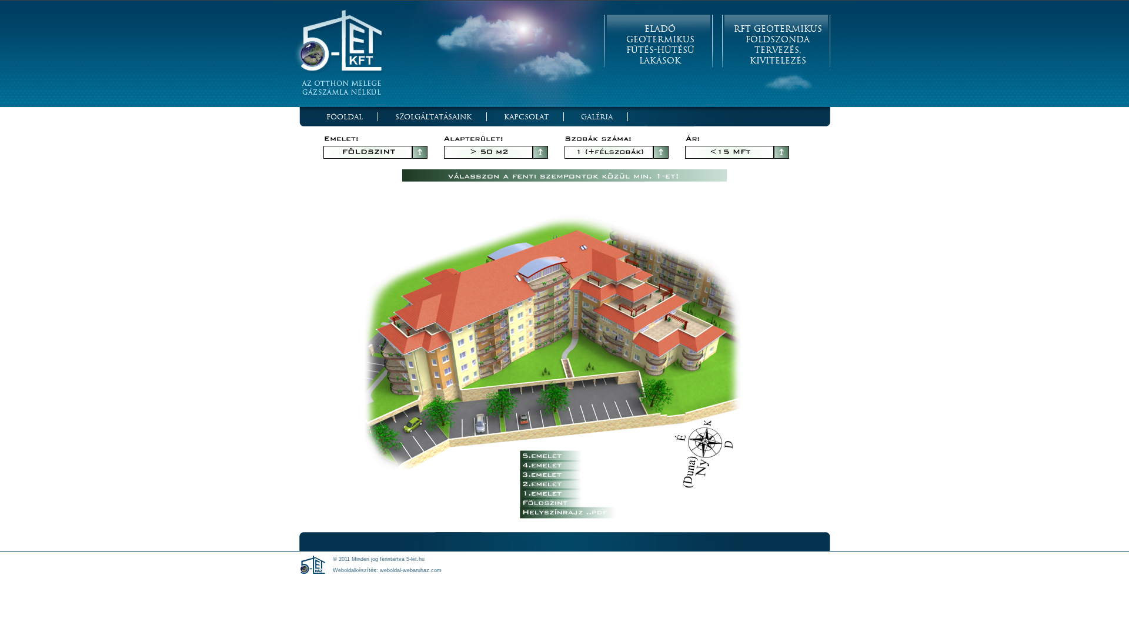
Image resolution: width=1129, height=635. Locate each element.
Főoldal (344, 116)
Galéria (597, 116)
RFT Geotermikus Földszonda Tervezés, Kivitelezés (778, 45)
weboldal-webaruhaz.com (411, 570)
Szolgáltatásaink (433, 116)
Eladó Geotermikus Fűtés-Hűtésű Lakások (660, 45)
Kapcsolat (526, 116)
